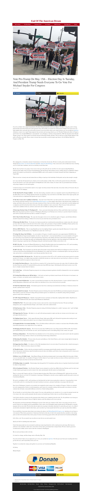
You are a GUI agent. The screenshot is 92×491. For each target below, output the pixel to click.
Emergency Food (38, 24)
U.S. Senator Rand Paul (30, 163)
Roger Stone (21, 163)
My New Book (17, 24)
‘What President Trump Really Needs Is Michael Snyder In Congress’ (28, 479)
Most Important (67, 24)
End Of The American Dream (46, 21)
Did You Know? (60, 484)
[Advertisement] (46, 9)
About (41, 484)
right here (76, 130)
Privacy (45, 484)
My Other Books (27, 24)
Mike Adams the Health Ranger (45, 163)
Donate (75, 24)
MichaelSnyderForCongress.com (41, 201)
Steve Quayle (47, 24)
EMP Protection (57, 24)
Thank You (16, 481)
